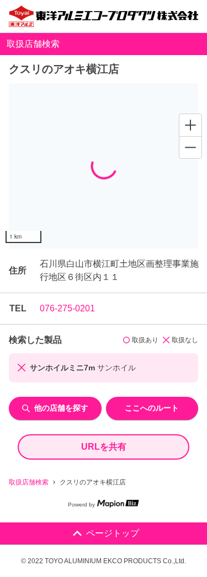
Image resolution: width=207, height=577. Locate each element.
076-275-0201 (67, 308)
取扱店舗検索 (29, 482)
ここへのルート (152, 407)
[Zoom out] (190, 147)
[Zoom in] (190, 125)
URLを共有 (103, 446)
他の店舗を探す (61, 407)
